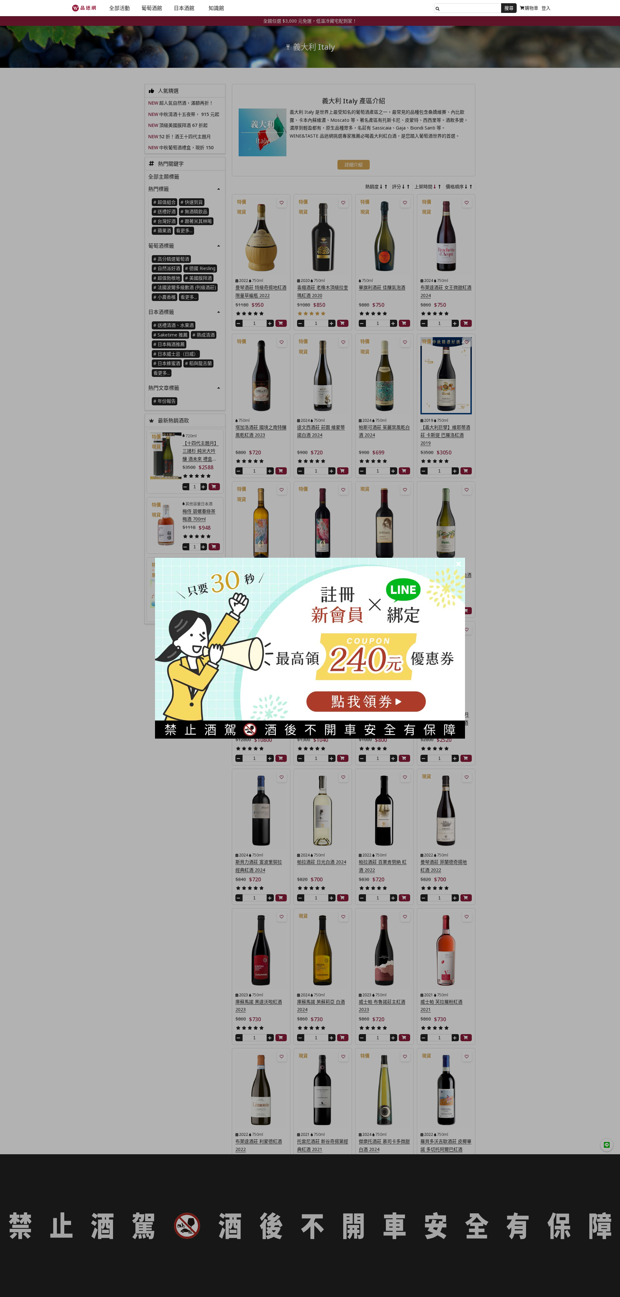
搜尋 (508, 8)
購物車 (531, 8)
